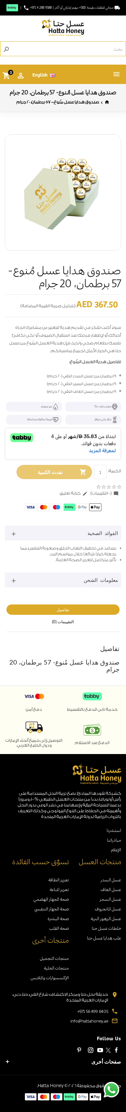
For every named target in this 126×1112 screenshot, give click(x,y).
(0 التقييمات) (104, 493)
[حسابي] (20, 75)
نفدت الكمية (50, 471)
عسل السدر (110, 879)
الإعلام (116, 849)
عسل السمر (110, 899)
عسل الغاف (110, 889)
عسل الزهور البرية (105, 918)
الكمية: (114, 470)
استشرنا (114, 830)
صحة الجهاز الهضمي (51, 899)
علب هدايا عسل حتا (104, 937)
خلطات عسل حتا (106, 928)
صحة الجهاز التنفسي (51, 908)
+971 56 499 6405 (92, 1011)
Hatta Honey (51, 1085)
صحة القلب (59, 928)
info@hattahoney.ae (89, 1020)
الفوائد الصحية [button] (103, 533)
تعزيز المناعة (59, 889)
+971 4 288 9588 (41, 7)
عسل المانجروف (108, 908)
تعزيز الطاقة (58, 879)
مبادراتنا (114, 840)
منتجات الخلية (56, 967)
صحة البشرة (58, 918)
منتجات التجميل (54, 958)
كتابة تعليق (74, 493)
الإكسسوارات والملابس (49, 977)
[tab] (63, 533)
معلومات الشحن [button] (101, 580)
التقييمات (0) (63, 621)
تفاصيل (63, 609)
